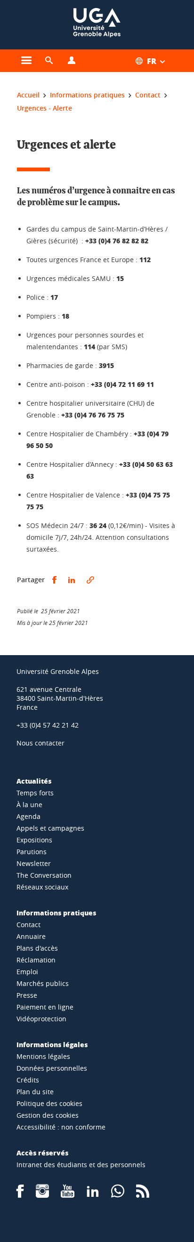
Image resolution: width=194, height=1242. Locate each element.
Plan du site (35, 1091)
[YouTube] (67, 1194)
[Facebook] (20, 1194)
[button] (49, 60)
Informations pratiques (56, 912)
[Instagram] (42, 1194)
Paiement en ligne (44, 1006)
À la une (29, 804)
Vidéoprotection (41, 1018)
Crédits (27, 1079)
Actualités (33, 780)
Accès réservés (42, 1152)
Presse (26, 995)
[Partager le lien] (90, 580)
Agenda (28, 816)
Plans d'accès (37, 948)
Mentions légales (43, 1056)
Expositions (34, 839)
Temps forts (35, 792)
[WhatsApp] (117, 1194)
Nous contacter (40, 742)
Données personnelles (51, 1068)
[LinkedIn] (92, 1194)
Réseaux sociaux (42, 886)
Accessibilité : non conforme (60, 1126)
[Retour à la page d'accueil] (97, 25)
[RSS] (142, 1194)
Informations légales (52, 1044)
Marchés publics (42, 983)
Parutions (31, 851)
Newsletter (33, 863)
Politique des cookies (49, 1103)
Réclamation (36, 959)
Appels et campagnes (50, 828)
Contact (28, 924)
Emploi (27, 971)
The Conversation (44, 875)
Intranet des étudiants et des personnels (81, 1164)
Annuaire (31, 936)
